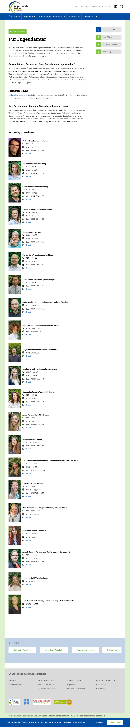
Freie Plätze (107, 37)
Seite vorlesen (18, 31)
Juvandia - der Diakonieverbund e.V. (55, 715)
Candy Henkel (28, 186)
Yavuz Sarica (27, 280)
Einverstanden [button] (114, 722)
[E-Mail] (28, 154)
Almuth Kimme (28, 552)
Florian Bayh (27, 255)
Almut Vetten (27, 415)
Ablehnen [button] (100, 722)
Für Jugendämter (109, 30)
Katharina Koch (28, 483)
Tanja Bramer (27, 232)
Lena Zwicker (27, 325)
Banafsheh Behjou (29, 531)
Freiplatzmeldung (18, 95)
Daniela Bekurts (28, 439)
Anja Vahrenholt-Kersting (32, 601)
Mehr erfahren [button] (79, 722)
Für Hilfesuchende (109, 44)
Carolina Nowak (28, 369)
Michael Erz (27, 141)
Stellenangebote (108, 52)
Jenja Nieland (28, 350)
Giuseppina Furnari (30, 392)
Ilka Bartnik (27, 164)
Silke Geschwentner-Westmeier (35, 461)
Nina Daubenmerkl (29, 508)
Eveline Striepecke (30, 209)
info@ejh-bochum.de (47, 689)
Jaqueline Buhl (28, 578)
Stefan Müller (28, 302)
